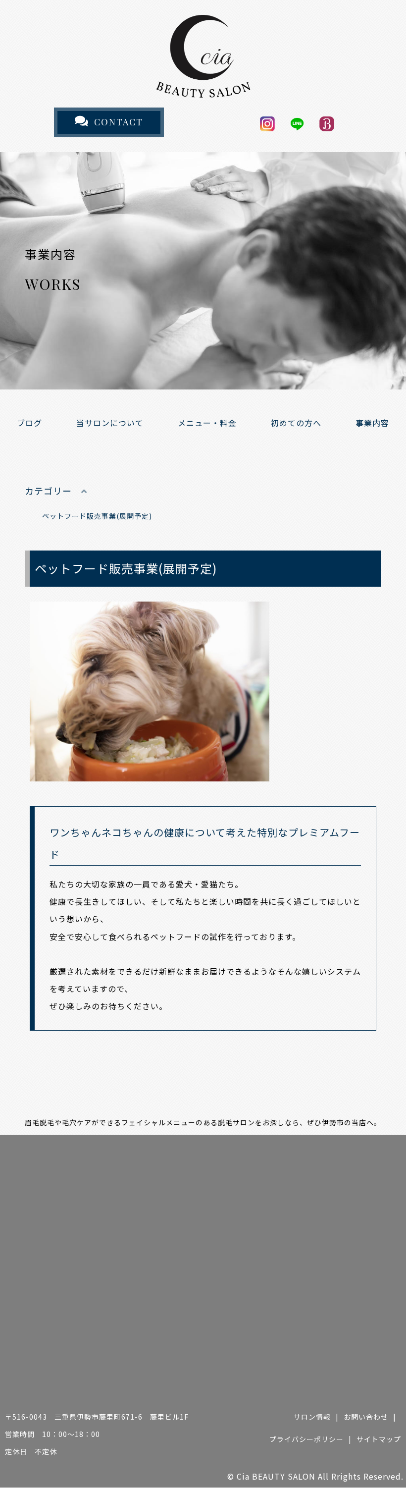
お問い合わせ (366, 1417)
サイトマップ (378, 1439)
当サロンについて (110, 423)
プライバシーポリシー (306, 1439)
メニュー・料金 (207, 423)
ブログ (29, 423)
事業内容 (372, 423)
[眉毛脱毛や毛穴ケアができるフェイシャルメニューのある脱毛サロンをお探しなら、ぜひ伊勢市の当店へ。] (203, 89)
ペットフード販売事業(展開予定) (97, 516)
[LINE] (297, 122)
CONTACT (118, 122)
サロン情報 (312, 1417)
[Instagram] (267, 122)
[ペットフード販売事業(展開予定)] (149, 772)
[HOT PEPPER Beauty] (326, 122)
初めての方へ (296, 423)
